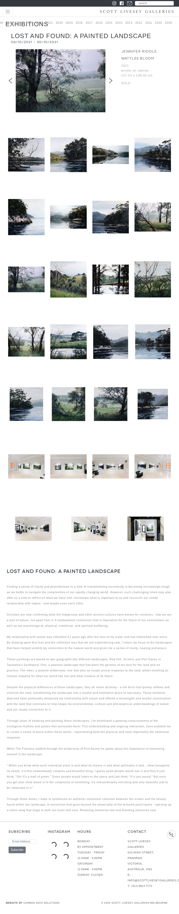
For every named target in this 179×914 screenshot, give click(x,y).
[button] (10, 81)
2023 (29, 22)
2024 (19, 22)
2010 (158, 22)
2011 (148, 22)
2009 (168, 22)
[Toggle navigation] (8, 11)
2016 (99, 22)
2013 (129, 22)
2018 (79, 22)
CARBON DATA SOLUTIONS (41, 902)
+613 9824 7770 (141, 885)
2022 (39, 22)
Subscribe (17, 849)
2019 (69, 22)
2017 (89, 22)
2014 (119, 22)
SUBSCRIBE (20, 831)
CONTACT (137, 831)
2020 (59, 22)
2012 (138, 22)
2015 (109, 22)
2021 (49, 22)
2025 (9, 22)
